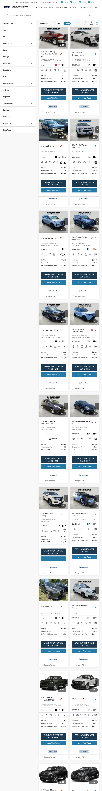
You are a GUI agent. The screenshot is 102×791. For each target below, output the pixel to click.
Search (90, 15)
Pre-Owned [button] (63, 7)
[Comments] (64, 70)
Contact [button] (95, 7)
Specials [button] (51, 7)
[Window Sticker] (64, 162)
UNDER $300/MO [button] (43, 7)
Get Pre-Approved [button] (85, 7)
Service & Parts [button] (73, 7)
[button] (66, 37)
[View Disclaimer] (59, 70)
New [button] (57, 7)
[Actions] (64, 54)
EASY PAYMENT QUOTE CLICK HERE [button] (53, 91)
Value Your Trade (53, 98)
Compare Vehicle (49, 112)
